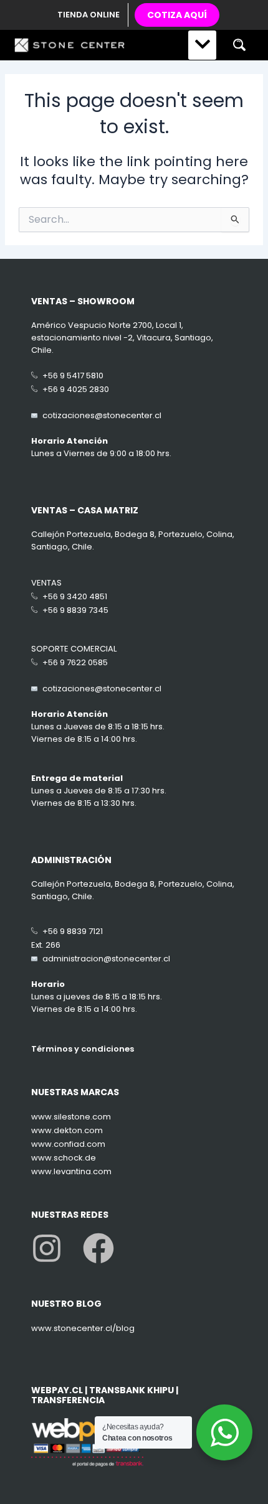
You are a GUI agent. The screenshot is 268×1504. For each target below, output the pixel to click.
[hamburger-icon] (202, 45)
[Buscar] (239, 45)
